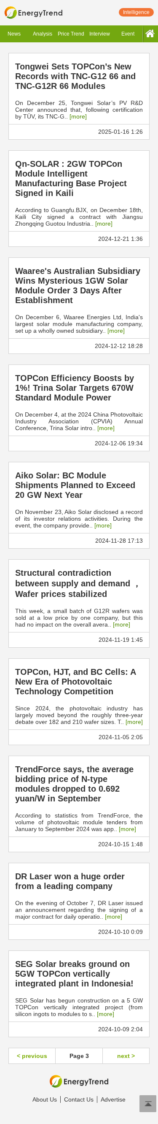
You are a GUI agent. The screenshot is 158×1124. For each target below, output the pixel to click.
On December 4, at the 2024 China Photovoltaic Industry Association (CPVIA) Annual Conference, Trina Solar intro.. (79, 421)
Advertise (113, 1099)
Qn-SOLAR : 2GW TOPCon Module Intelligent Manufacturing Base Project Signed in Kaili (71, 178)
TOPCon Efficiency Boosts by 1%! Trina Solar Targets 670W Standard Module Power (74, 387)
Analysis (42, 34)
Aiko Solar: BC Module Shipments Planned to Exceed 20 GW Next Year (75, 485)
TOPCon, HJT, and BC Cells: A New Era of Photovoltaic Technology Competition (75, 681)
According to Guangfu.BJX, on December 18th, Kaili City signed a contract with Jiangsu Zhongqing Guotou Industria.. (79, 217)
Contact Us (79, 1099)
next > (126, 1055)
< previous (32, 1055)
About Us (44, 1099)
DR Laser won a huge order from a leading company (70, 881)
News (14, 34)
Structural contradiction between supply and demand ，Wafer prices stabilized (78, 583)
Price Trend (71, 34)
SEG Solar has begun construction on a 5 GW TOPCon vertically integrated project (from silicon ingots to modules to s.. (79, 1007)
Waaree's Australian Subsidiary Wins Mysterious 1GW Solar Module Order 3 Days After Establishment (77, 285)
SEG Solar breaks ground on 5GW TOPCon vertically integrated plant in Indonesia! (74, 973)
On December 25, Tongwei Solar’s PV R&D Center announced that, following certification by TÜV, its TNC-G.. (79, 109)
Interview (99, 34)
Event (127, 34)
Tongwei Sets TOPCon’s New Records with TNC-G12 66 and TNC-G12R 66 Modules (75, 76)
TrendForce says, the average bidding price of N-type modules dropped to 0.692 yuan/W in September (74, 784)
